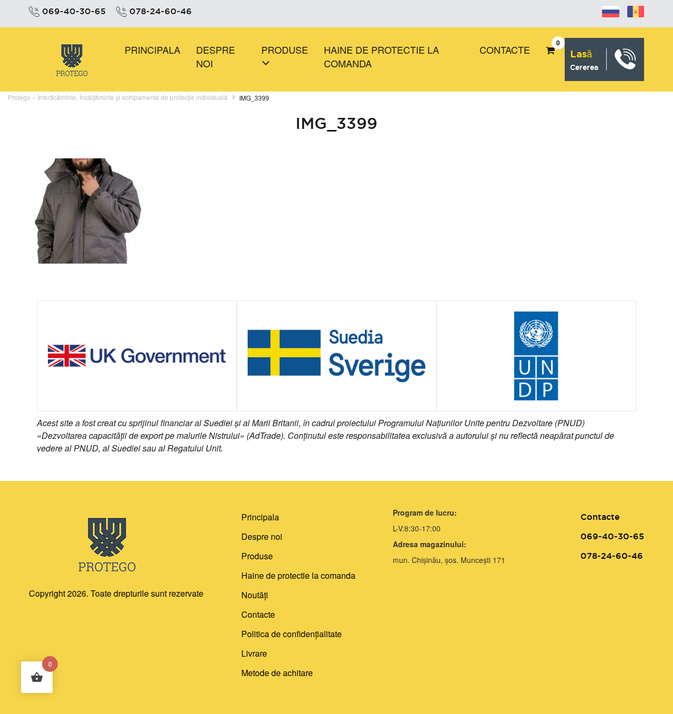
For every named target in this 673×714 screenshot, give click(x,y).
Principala (152, 49)
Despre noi (215, 56)
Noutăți (254, 595)
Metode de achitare (277, 673)
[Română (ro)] (635, 10)
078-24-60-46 (160, 11)
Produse (284, 49)
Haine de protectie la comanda (381, 56)
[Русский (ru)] (610, 10)
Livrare (254, 653)
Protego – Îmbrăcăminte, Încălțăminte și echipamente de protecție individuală (118, 97)
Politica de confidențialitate (291, 634)
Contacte (505, 49)
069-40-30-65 (74, 11)
